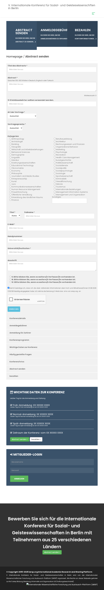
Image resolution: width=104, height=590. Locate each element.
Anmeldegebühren (18, 325)
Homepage (14, 56)
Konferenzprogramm (19, 340)
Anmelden (19, 478)
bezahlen (14, 376)
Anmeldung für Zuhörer (20, 333)
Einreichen (14, 309)
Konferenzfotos (17, 361)
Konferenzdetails (18, 318)
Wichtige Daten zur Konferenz (23, 347)
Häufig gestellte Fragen (21, 354)
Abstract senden (17, 369)
